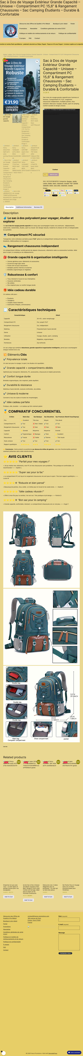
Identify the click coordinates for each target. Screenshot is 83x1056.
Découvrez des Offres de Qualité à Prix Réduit (34, 23)
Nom (63, 916)
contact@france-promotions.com (38, 916)
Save (7, 60)
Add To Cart (9, 897)
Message (62, 933)
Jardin (75, 181)
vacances (64, 185)
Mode (50, 183)
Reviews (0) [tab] (38, 207)
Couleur (55, 169)
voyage (70, 185)
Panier (73, 23)
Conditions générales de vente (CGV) (53, 28)
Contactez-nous (65, 953)
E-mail (63, 924)
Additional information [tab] (24, 207)
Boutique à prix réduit (60, 23)
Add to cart (53, 174)
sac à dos (57, 185)
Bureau (69, 181)
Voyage (66, 183)
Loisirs (10, 54)
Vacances (60, 183)
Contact (37, 38)
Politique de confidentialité (67, 33)
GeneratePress (52, 1053)
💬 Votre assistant (74, 1052)
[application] (61, 136)
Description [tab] (10, 207)
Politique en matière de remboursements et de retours (37, 33)
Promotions (23, 28)
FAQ (30, 38)
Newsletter (33, 28)
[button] (37, 61)
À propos (22, 38)
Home (5, 54)
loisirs (51, 185)
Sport (54, 183)
